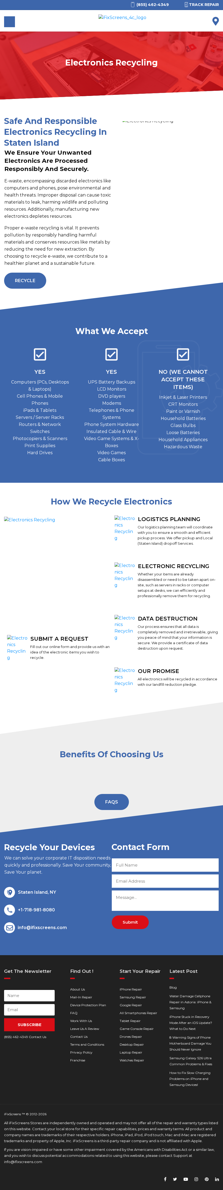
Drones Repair (131, 1037)
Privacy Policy (81, 1052)
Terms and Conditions (87, 1044)
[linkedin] (217, 1179)
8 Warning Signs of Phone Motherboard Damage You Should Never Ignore (190, 1043)
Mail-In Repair (81, 997)
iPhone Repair (131, 989)
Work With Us (81, 1021)
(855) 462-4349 (16, 1037)
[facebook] (165, 1179)
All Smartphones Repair (138, 1013)
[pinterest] (207, 1179)
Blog (173, 987)
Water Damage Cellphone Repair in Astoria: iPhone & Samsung (190, 1002)
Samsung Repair (133, 997)
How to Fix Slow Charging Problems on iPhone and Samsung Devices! (189, 1079)
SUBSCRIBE (29, 1024)
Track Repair (204, 4)
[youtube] (186, 1179)
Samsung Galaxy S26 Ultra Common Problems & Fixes (190, 1061)
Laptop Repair (131, 1052)
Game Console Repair (137, 1029)
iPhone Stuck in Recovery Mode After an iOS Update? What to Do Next (190, 1023)
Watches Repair (132, 1060)
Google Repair (131, 1005)
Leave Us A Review (84, 1029)
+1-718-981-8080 (36, 909)
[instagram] (196, 1179)
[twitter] (175, 1179)
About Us (77, 989)
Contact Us (79, 1037)
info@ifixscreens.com (42, 927)
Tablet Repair (130, 1021)
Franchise (77, 1060)
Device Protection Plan (88, 1005)
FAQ (74, 1013)
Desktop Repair (132, 1044)
